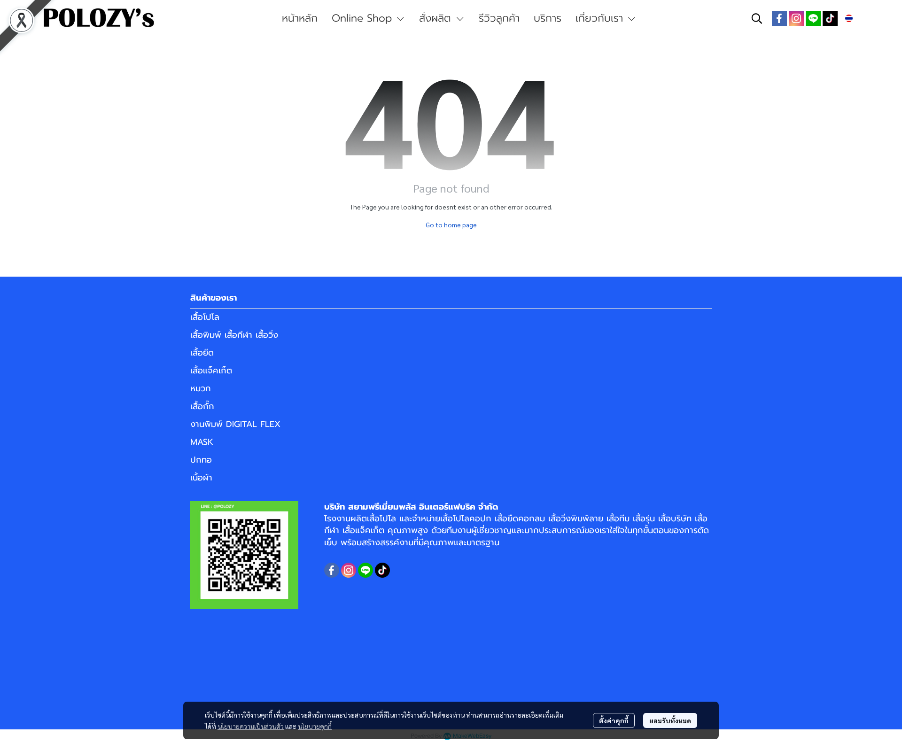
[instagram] (796, 18)
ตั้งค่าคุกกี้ (614, 720)
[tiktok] (830, 18)
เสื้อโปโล (204, 317)
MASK (201, 442)
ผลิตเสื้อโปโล (373, 518)
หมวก (200, 388)
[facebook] (779, 18)
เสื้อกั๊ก (202, 406)
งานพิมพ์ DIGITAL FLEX (235, 424)
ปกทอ (201, 459)
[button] (757, 18)
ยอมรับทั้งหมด (670, 720)
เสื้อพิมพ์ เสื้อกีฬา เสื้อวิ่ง (234, 334)
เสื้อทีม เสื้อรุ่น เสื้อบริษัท (649, 518)
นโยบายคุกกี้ (315, 726)
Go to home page (451, 224)
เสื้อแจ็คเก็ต (211, 370)
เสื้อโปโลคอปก (465, 518)
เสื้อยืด (202, 352)
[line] (813, 18)
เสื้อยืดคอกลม (520, 518)
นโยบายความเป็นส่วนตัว (251, 726)
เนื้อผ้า (201, 477)
